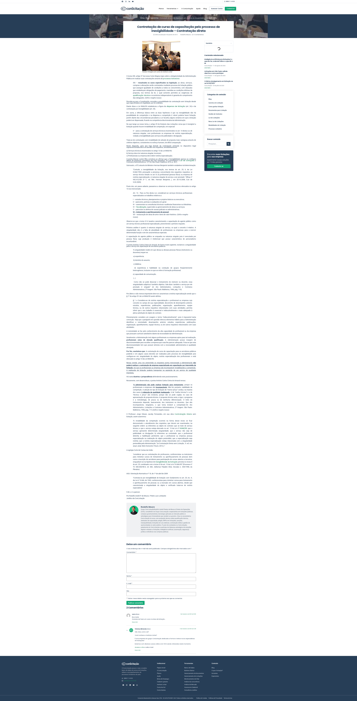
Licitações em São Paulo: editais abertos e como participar (215, 72)
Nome (129, 576)
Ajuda (159, 676)
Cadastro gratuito (162, 682)
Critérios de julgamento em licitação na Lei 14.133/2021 (218, 82)
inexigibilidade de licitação (167, 462)
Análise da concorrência (191, 682)
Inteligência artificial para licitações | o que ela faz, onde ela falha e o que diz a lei (218, 61)
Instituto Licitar (162, 684)
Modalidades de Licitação (217, 125)
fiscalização (141, 207)
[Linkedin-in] (129, 1)
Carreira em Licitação (216, 103)
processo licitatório (171, 78)
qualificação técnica (141, 95)
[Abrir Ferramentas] (177, 9)
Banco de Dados (189, 668)
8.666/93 (183, 428)
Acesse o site (139, 647)
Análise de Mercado (190, 684)
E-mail (129, 583)
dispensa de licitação (176, 106)
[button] (231, 43)
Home (142, 18)
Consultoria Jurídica (190, 690)
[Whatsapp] (137, 685)
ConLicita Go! (161, 687)
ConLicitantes (161, 690)
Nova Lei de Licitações (216, 121)
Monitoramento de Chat (191, 679)
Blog (147, 18)
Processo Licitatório (215, 129)
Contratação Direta (183, 414)
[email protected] (130, 681)
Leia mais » (207, 68)
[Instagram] (125, 1)
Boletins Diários (189, 670)
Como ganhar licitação (216, 106)
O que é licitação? (217, 670)
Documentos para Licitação (218, 110)
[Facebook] (122, 1)
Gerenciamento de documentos (194, 673)
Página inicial (161, 668)
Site (127, 591)
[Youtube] (132, 1)
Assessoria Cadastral (191, 687)
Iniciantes (215, 673)
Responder (135, 622)
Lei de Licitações (187, 160)
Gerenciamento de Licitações (193, 676)
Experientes (154, 18)
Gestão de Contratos (215, 114)
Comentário (131, 552)
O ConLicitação (162, 670)
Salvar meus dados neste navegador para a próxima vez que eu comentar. (155, 598)
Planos (159, 673)
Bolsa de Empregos (163, 679)
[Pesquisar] (228, 144)
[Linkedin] (130, 685)
